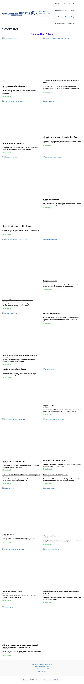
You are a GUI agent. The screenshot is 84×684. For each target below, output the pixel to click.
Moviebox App (60, 23)
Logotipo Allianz (48, 405)
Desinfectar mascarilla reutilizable (14, 369)
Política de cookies (38, 664)
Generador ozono (8, 534)
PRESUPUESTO (60, 10)
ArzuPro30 (58, 17)
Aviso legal (48, 664)
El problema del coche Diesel (12, 591)
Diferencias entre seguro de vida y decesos (17, 226)
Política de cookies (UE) (42, 669)
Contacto (72, 10)
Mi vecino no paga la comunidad (13, 143)
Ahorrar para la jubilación (51, 536)
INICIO (57, 3)
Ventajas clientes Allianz (51, 313)
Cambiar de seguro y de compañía (54, 460)
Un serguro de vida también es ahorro (15, 86)
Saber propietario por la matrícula (13, 461)
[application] (73, 3)
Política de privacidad (42, 667)
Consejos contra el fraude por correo (55, 475)
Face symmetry (42, 671)
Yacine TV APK (73, 23)
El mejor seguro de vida (51, 199)
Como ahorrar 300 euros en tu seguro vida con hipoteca (21, 475)
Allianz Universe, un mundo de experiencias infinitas (60, 137)
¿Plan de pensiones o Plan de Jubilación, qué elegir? (20, 355)
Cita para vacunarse (50, 281)
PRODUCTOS (67, 3)
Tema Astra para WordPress (52, 680)
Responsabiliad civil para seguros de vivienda (17, 300)
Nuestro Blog (69, 17)
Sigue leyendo (6, 96)
